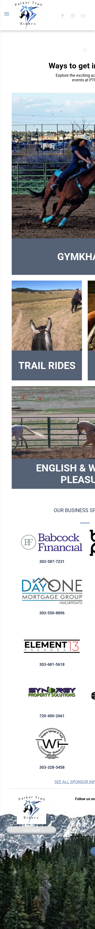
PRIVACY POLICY (31, 838)
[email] (83, 16)
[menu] (6, 13)
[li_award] (85, 57)
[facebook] (62, 16)
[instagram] (73, 16)
